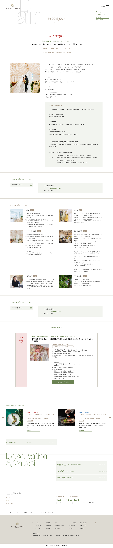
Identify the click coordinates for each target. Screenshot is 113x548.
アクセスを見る (10, 499)
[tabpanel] (30, 420)
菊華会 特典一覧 (36, 536)
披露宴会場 (48, 525)
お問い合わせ (83, 525)
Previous (3, 417)
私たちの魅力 (35, 523)
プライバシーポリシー (75, 536)
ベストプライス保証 (59, 525)
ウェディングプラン (37, 528)
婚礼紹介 (58, 536)
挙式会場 (48, 523)
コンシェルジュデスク (48, 536)
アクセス (71, 528)
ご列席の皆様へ (72, 525)
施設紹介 (48, 528)
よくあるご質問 (72, 523)
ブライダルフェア (17, 512)
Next (110, 417)
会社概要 (65, 536)
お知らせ (82, 528)
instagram (11, 503)
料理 (56, 523)
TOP (11, 512)
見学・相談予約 (83, 523)
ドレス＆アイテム (59, 528)
